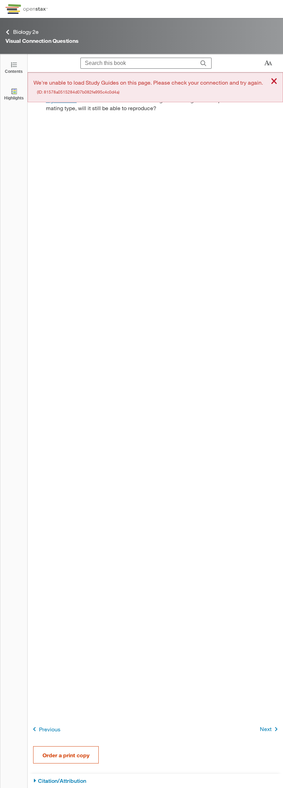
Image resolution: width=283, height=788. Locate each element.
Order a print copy (65, 755)
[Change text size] (268, 63)
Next (266, 728)
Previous (49, 729)
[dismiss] (274, 81)
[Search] (203, 63)
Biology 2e (26, 31)
